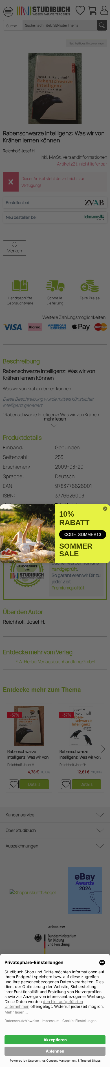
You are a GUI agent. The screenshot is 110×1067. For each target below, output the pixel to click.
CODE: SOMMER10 (82, 534)
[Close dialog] (105, 508)
